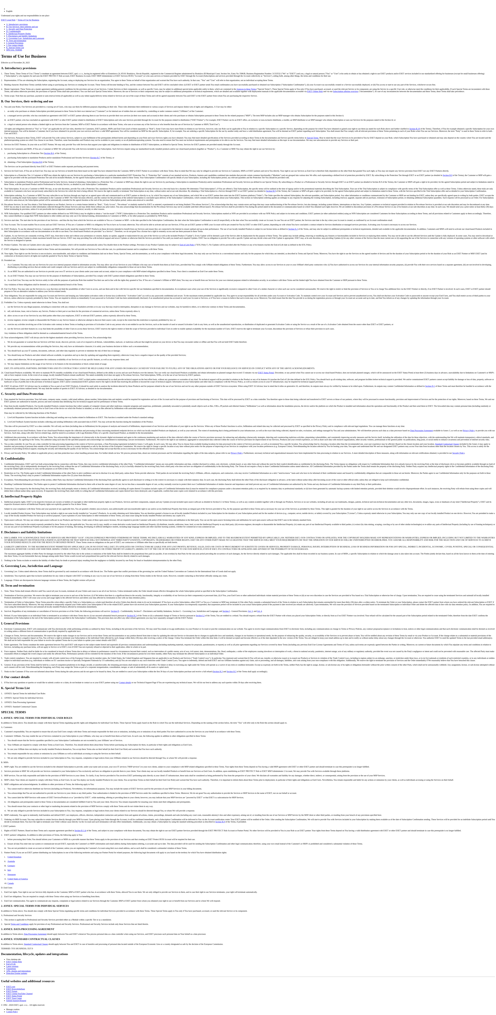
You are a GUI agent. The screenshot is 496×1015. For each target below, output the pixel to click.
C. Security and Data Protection (19, 29)
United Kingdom (14, 857)
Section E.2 (293, 229)
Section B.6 (49, 153)
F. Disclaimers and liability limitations (21, 36)
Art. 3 (250, 611)
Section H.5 (231, 671)
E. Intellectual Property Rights (18, 34)
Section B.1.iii (80, 830)
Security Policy (458, 453)
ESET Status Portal (266, 373)
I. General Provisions (14, 43)
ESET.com (10, 987)
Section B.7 (95, 158)
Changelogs (11, 969)
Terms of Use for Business (28, 20)
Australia (11, 861)
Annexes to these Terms (246, 89)
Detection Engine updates (16, 973)
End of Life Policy (187, 245)
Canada (10, 883)
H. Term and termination (16, 41)
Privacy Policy (469, 430)
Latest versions (12, 966)
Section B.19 (414, 129)
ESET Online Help (315, 91)
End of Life (11, 964)
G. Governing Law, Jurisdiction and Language (25, 38)
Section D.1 (430, 386)
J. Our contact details (14, 45)
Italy (9, 870)
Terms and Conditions (20, 924)
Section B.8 (37, 162)
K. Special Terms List (15, 48)
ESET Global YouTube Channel (19, 994)
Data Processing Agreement (421, 430)
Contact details (125, 682)
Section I (226, 611)
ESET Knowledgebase (15, 989)
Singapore (11, 874)
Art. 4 (259, 611)
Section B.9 (447, 175)
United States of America (17, 879)
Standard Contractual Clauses (447, 444)
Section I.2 (200, 615)
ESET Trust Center (14, 998)
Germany (11, 866)
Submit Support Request (16, 1000)
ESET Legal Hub (8, 20)
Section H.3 (132, 615)
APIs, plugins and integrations (18, 971)
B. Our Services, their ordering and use (22, 27)
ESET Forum (11, 991)
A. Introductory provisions (17, 24)
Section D (115, 611)
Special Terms (312, 138)
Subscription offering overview (345, 91)
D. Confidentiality (13, 31)
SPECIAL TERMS (14, 50)
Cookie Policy (12, 1012)
